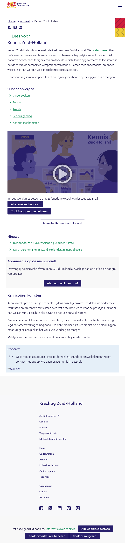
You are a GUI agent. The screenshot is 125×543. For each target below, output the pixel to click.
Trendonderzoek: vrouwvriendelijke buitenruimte (43, 242)
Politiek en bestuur (49, 465)
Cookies (43, 421)
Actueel (43, 459)
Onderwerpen (46, 453)
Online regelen (47, 471)
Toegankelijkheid (48, 433)
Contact (43, 491)
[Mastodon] (69, 509)
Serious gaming (22, 116)
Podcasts (18, 102)
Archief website (47, 416)
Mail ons (15, 369)
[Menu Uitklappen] (120, 4)
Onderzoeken (21, 95)
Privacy (43, 427)
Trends (17, 109)
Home (42, 447)
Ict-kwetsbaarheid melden (52, 438)
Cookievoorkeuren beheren (47, 536)
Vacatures (44, 497)
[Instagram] (78, 509)
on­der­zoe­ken (100, 50)
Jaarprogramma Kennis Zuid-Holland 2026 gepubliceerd (48, 249)
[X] (50, 509)
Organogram (45, 485)
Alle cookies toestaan (95, 529)
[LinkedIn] (60, 509)
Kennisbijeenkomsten (26, 122)
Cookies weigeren (84, 536)
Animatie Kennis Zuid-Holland (64, 223)
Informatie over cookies (60, 529)
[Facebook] (41, 509)
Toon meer (44, 477)
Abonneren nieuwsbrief (64, 284)
